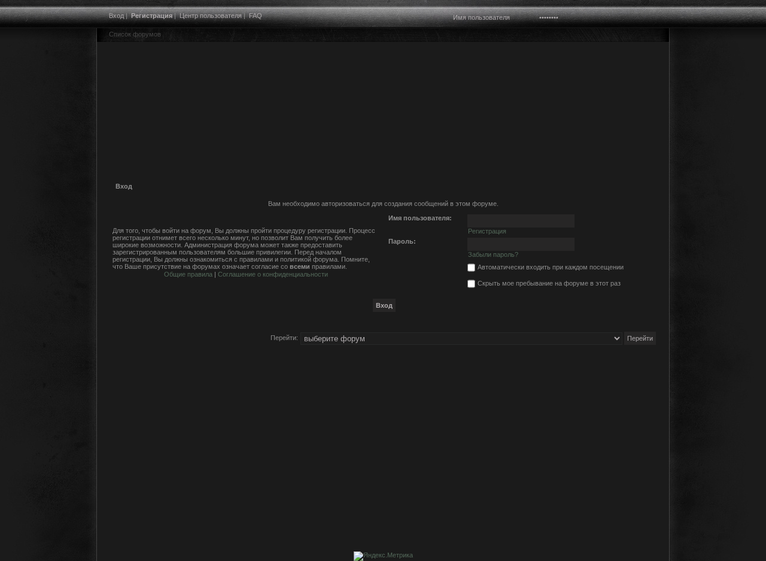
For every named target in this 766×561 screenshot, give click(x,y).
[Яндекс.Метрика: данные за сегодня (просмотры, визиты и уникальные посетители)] (383, 556)
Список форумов (135, 34)
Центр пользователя (211, 15)
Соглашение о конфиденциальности (273, 274)
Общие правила (188, 274)
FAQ (255, 15)
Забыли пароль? (493, 254)
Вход (116, 15)
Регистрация (151, 15)
